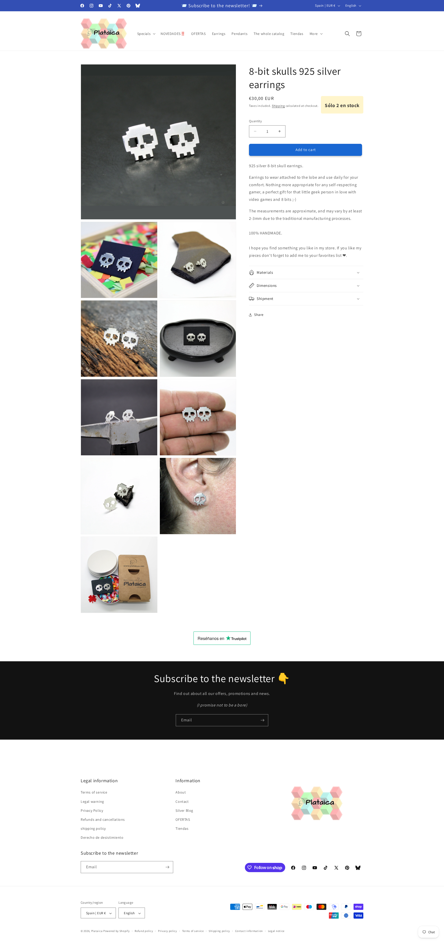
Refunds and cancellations (103, 819)
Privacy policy (167, 931)
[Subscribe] (262, 720)
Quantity (255, 121)
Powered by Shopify (116, 931)
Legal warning (92, 801)
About (180, 792)
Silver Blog (184, 810)
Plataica (97, 931)
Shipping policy (219, 931)
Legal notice (276, 931)
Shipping (278, 106)
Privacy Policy (92, 810)
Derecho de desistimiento (102, 837)
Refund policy (144, 931)
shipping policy (93, 828)
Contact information (249, 931)
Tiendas (181, 828)
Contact (182, 801)
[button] (146, 33)
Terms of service (94, 792)
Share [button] (259, 314)
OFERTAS (182, 819)
